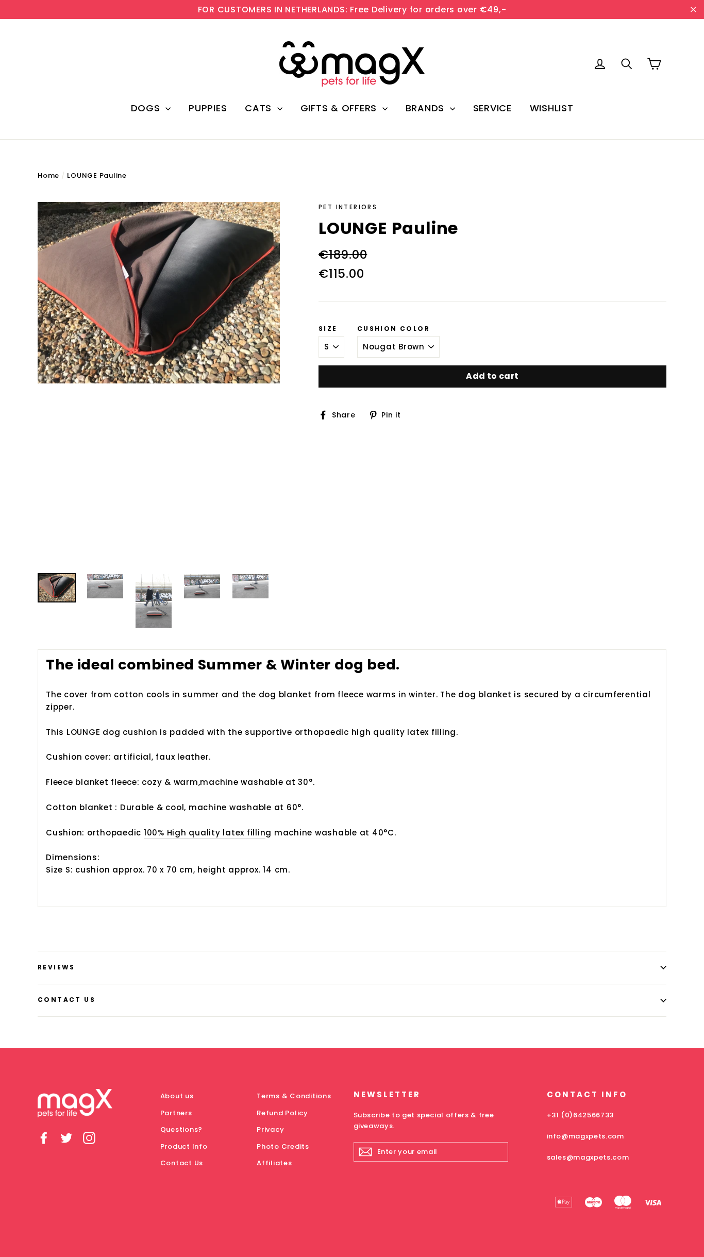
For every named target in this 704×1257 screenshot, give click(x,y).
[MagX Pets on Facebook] (44, 1137)
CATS (260, 108)
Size (328, 329)
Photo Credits (283, 1146)
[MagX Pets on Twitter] (66, 1137)
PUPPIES (208, 108)
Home (48, 175)
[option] (159, 293)
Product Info (184, 1146)
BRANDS (426, 108)
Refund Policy (282, 1113)
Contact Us (66, 999)
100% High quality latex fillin (205, 832)
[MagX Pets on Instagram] (89, 1137)
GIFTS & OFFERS (340, 108)
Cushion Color (393, 329)
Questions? (181, 1129)
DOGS (147, 108)
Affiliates (274, 1163)
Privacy (270, 1129)
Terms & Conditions (294, 1096)
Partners (176, 1113)
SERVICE (492, 108)
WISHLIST (552, 108)
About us (177, 1096)
